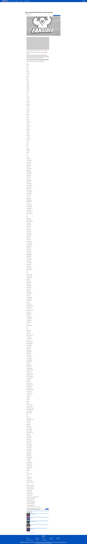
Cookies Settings (44, 540)
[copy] (30, 15)
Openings (37, 537)
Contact (43, 537)
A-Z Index (37, 540)
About (27, 537)
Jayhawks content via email (40, 50)
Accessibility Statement (29, 540)
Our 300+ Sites (51, 537)
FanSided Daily (58, 537)
